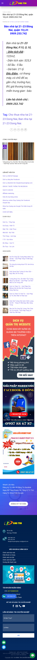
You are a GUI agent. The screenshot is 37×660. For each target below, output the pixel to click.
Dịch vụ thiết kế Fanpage (10, 176)
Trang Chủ (12, 652)
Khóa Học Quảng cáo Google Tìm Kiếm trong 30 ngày (17, 207)
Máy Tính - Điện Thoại (9, 229)
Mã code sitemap (22, 652)
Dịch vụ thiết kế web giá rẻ (11, 653)
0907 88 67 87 (11, 596)
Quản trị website (8, 190)
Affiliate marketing (8, 193)
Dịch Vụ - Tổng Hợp (9, 222)
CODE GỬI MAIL (8, 212)
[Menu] (2, 3)
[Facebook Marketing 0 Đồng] (18, 404)
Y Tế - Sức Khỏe (8, 239)
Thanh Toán (24, 653)
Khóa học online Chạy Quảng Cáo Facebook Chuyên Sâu (16, 201)
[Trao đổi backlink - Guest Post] (18, 451)
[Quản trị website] (18, 348)
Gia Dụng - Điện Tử (8, 225)
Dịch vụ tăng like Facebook (11, 179)
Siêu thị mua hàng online (10, 197)
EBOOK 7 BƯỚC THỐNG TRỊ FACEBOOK (15, 186)
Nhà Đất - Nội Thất (8, 232)
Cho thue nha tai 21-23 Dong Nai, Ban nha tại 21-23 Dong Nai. (18, 119)
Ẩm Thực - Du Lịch (8, 246)
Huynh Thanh (24, 21)
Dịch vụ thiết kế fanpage (18, 654)
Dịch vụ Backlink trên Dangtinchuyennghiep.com (17, 183)
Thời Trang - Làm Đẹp (9, 236)
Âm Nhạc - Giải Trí (8, 243)
